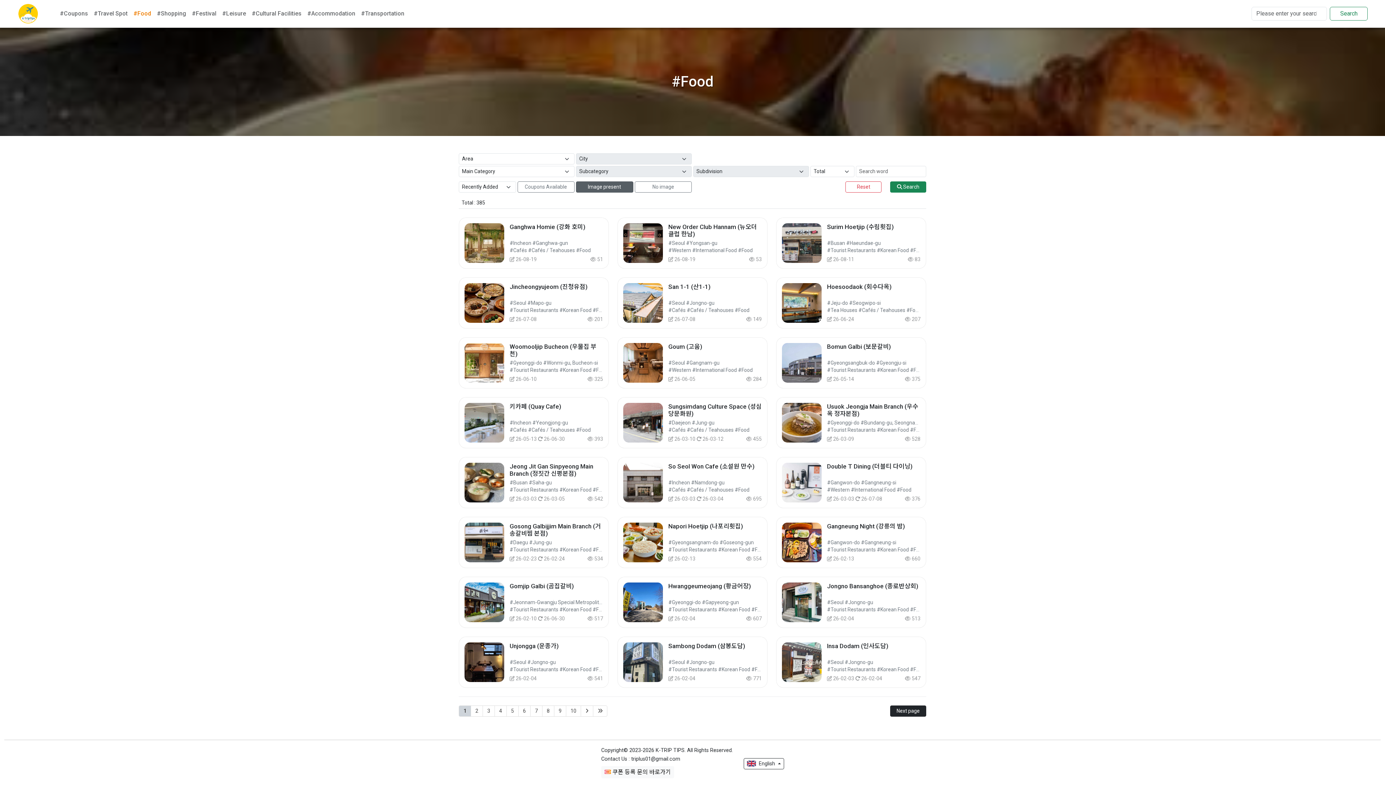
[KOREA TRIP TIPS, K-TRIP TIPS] (28, 14)
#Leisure (234, 13)
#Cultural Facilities (277, 13)
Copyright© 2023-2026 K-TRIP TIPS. (667, 750)
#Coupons (74, 13)
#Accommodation (331, 13)
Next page (908, 711)
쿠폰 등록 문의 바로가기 (641, 772)
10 (573, 711)
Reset (863, 187)
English (767, 763)
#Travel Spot (111, 13)
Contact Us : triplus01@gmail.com (640, 759)
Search (1349, 13)
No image (663, 187)
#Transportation (382, 13)
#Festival (204, 13)
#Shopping (171, 13)
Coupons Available (546, 187)
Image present (604, 187)
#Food (142, 13)
